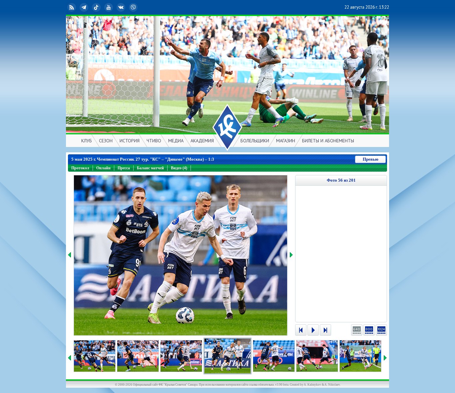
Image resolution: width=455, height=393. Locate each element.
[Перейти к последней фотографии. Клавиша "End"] (325, 330)
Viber (138, 7)
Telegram (89, 7)
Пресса (124, 168)
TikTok (101, 7)
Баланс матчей (150, 168)
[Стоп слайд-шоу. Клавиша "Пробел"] (313, 330)
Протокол (80, 168)
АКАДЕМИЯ (202, 141)
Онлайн (103, 168)
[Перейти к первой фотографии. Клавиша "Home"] (300, 330)
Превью (370, 159)
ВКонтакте (126, 7)
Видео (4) (179, 168)
